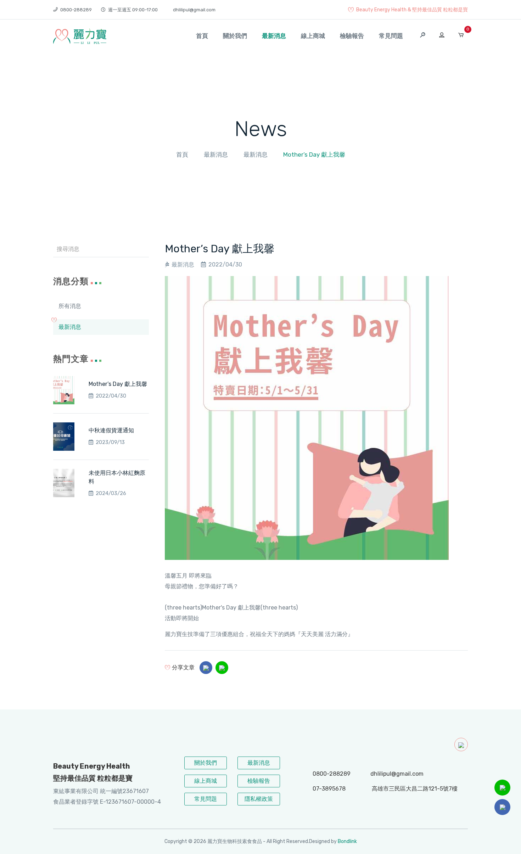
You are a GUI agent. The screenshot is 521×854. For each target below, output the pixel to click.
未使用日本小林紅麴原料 (117, 477)
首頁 (202, 35)
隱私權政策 (259, 799)
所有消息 (69, 306)
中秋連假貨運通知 (111, 430)
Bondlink (347, 841)
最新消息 (274, 35)
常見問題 (391, 35)
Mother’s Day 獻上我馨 (118, 384)
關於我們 (235, 35)
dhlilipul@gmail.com (194, 9)
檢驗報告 (352, 35)
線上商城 (313, 35)
